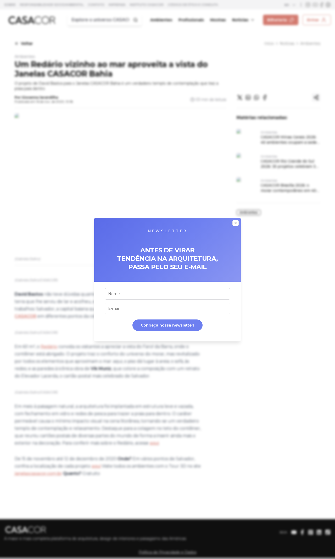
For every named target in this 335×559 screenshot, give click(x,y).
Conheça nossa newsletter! (167, 325)
